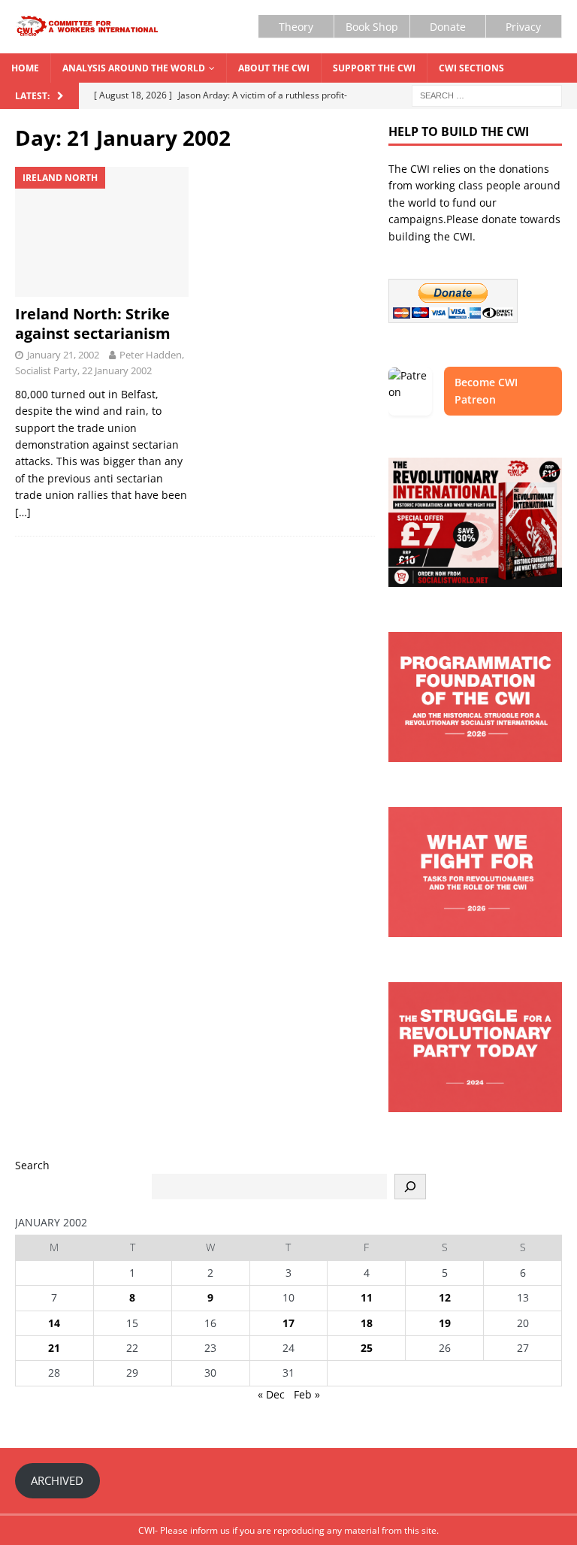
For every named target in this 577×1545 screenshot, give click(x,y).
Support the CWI (374, 68)
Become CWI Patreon (486, 390)
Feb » (307, 1394)
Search (32, 1165)
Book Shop (372, 27)
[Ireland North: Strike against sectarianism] (102, 232)
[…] (23, 512)
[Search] (410, 1186)
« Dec (271, 1394)
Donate (448, 27)
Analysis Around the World (133, 68)
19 (445, 1323)
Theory (296, 27)
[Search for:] (487, 94)
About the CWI (274, 68)
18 (367, 1323)
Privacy (523, 27)
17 (288, 1323)
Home (25, 68)
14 (54, 1323)
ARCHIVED (57, 1480)
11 (367, 1297)
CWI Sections (471, 68)
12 (445, 1297)
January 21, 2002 (63, 354)
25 (367, 1348)
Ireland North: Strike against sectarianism (93, 323)
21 (54, 1348)
